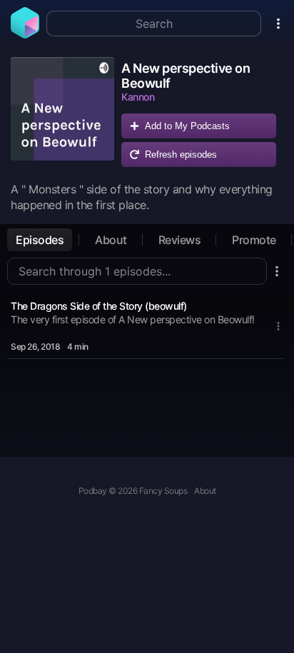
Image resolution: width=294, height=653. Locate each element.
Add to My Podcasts (187, 126)
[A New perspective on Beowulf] (62, 115)
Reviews (179, 240)
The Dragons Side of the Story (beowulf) (99, 306)
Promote (254, 240)
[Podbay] (25, 34)
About (111, 240)
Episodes (40, 240)
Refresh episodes (181, 154)
